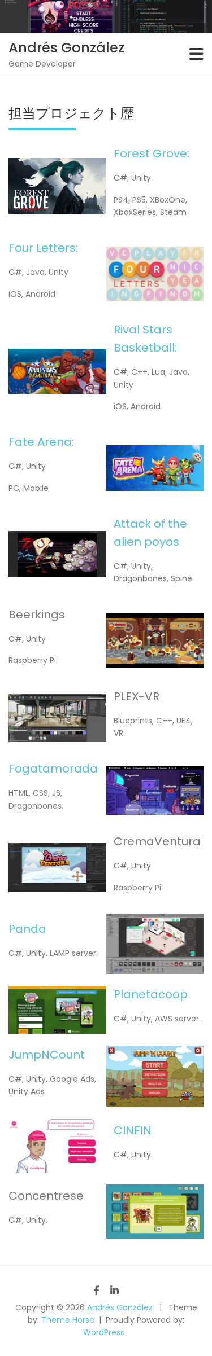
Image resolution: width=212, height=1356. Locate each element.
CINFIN (133, 1130)
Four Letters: (43, 248)
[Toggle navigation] (196, 54)
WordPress (103, 1332)
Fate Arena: (41, 442)
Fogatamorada (53, 768)
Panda (27, 929)
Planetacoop (151, 994)
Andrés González (66, 47)
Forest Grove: (151, 153)
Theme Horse (67, 1320)
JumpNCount (46, 1055)
